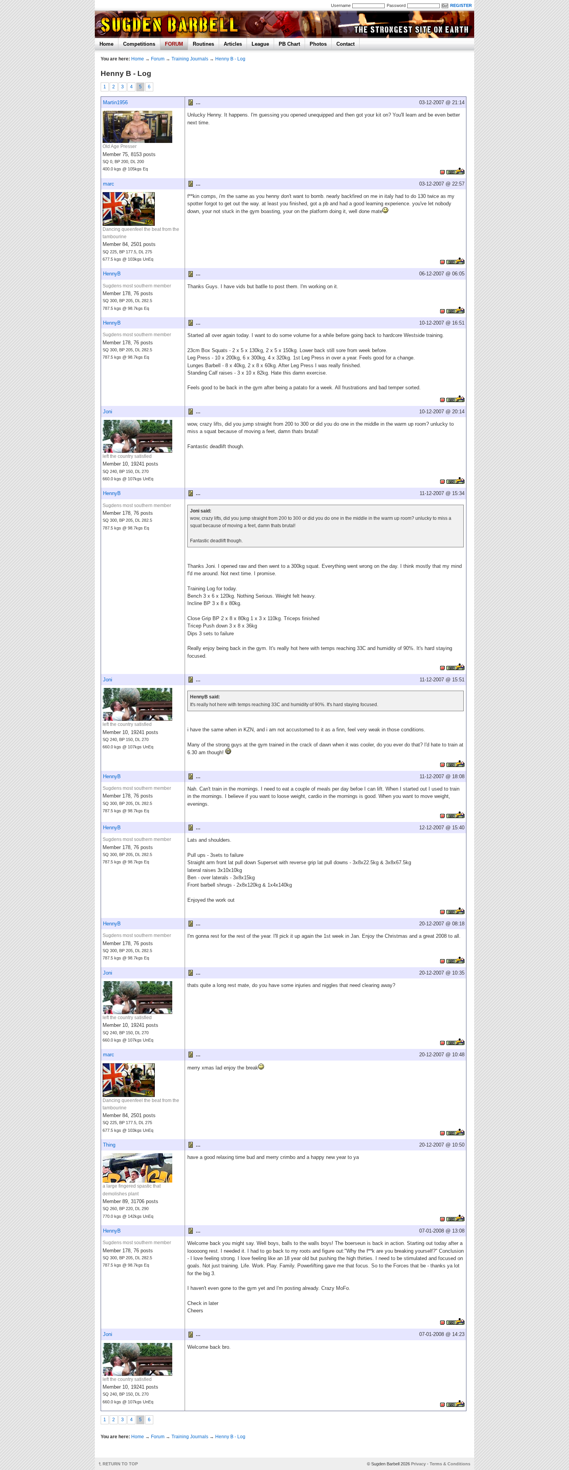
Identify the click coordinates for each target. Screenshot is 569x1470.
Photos (318, 44)
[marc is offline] (442, 261)
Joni (107, 411)
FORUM (174, 44)
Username (341, 5)
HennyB (112, 274)
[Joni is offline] (442, 480)
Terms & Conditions (450, 1463)
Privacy (418, 1463)
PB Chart (289, 44)
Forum (158, 59)
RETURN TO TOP (120, 1463)
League (260, 44)
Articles (233, 44)
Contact (345, 44)
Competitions (139, 44)
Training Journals (189, 59)
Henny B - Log (230, 59)
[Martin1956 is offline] (442, 171)
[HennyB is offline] (442, 310)
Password (396, 5)
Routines (203, 44)
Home (106, 44)
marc (108, 184)
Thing (109, 1145)
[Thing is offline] (442, 1218)
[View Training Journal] (455, 171)
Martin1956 (115, 102)
